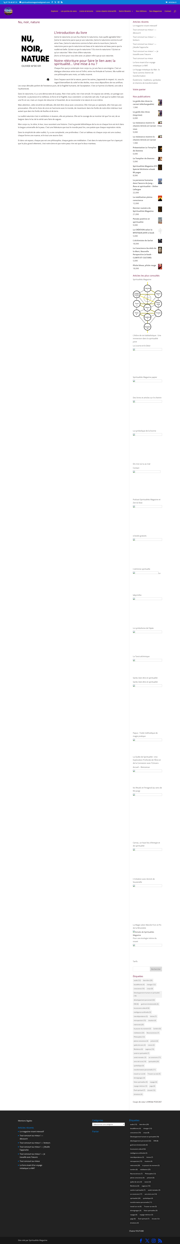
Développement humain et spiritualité (147, 994)
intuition (152, 1020)
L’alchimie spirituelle (141, 569)
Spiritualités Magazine (142, 279)
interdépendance (141, 1016)
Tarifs (135, 961)
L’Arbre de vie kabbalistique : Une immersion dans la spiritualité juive (147, 338)
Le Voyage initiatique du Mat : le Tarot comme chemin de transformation (146, 72)
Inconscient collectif (141, 1008)
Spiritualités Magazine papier (145, 377)
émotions (138, 1094)
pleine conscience (141, 1041)
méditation (139, 1033)
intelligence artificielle (142, 1012)
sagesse (149, 1049)
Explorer (54, 11)
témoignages (139, 1078)
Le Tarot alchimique (141, 656)
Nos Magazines (155, 11)
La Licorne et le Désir (141, 345)
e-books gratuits (139, 535)
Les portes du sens (69, 11)
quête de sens (140, 1045)
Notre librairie (125, 11)
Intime (153, 1016)
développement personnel (144, 1000)
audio (137, 980)
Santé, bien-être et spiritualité (145, 682)
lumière (157, 1029)
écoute (151, 1090)
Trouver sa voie (154, 1074)
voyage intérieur (140, 1086)
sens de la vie (140, 1061)
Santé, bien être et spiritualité (145, 678)
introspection (140, 1020)
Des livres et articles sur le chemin (147, 397)
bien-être (147, 980)
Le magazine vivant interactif (145, 25)
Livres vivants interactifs (106, 11)
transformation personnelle (145, 1070)
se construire (155, 1057)
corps (150, 989)
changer (151, 984)
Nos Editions (141, 11)
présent (154, 1041)
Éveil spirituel (139, 1090)
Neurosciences (153, 1033)
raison (151, 1045)
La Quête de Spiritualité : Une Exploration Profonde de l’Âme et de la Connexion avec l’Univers (147, 760)
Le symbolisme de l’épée (143, 628)
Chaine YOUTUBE (136, 1231)
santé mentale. (140, 1057)
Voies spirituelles (141, 1082)
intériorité (139, 1025)
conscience (139, 989)
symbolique (139, 1066)
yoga (152, 1086)
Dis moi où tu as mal (141, 464)
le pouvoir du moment (142, 1029)
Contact (168, 11)
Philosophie (139, 1037)
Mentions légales (25, 1120)
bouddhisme (139, 984)
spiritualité (154, 1061)
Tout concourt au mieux (143, 58)
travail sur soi (139, 1074)
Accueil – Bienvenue (141, 767)
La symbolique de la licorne (144, 431)
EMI (136, 1004)
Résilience (138, 1049)
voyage (153, 1082)
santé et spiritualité (141, 1053)
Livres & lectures (86, 11)
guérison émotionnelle (150, 1004)
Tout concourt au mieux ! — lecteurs (35, 1142)
